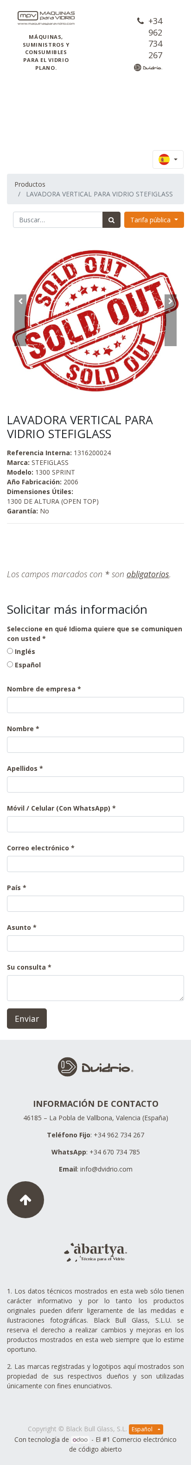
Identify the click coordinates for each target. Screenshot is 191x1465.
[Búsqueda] (111, 220)
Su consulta (26, 967)
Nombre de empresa (41, 688)
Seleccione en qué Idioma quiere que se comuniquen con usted (94, 633)
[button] (20, 320)
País (15, 887)
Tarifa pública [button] (151, 219)
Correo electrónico (38, 847)
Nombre (20, 728)
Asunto (19, 927)
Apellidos (22, 768)
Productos (29, 184)
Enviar (27, 1018)
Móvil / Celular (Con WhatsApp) (58, 808)
